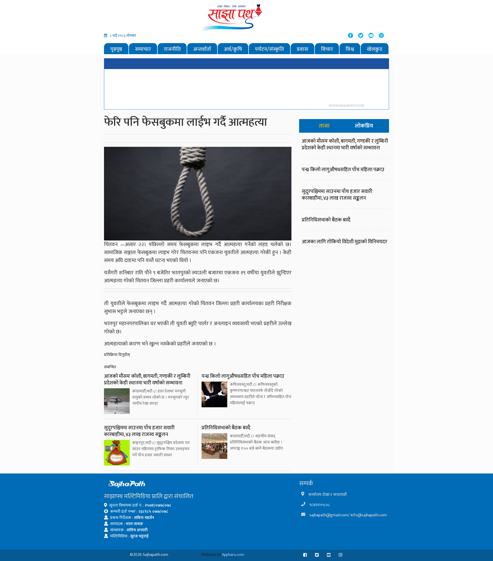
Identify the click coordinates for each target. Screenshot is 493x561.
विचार (327, 49)
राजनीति (172, 49)
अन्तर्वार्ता (202, 49)
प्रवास (302, 49)
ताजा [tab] (324, 126)
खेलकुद (374, 49)
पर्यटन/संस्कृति (269, 49)
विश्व (350, 49)
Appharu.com (233, 554)
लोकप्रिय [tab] (364, 126)
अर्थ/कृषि (233, 49)
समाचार (143, 49)
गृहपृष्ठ (116, 49)
